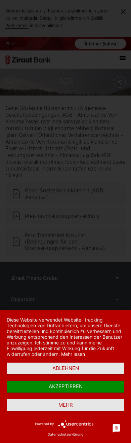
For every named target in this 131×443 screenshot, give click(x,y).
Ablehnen (65, 368)
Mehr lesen (73, 354)
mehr (65, 405)
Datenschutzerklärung (65, 434)
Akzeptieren (66, 386)
